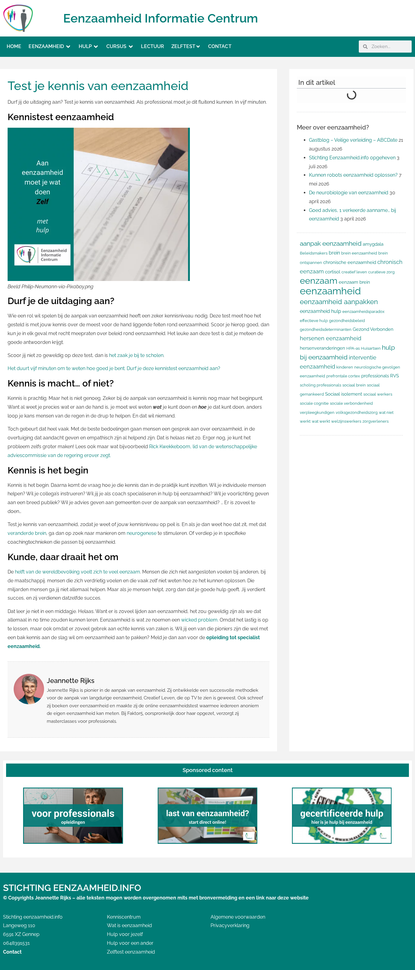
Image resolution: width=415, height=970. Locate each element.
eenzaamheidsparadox (363, 311)
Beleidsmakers (314, 253)
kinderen (344, 367)
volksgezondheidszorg (357, 412)
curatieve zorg (381, 272)
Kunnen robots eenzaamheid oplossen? (353, 175)
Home (14, 46)
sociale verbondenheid (351, 403)
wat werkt (321, 421)
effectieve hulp (314, 320)
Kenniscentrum (124, 917)
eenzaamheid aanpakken (339, 302)
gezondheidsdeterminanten (326, 329)
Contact (220, 46)
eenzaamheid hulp (320, 311)
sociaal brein (354, 385)
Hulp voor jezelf (125, 934)
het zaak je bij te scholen (135, 355)
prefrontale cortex (343, 376)
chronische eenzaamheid (349, 262)
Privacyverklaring (230, 925)
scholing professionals (320, 385)
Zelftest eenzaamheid (131, 952)
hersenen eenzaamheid (330, 338)
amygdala (373, 244)
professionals (375, 375)
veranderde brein (27, 533)
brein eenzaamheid (359, 253)
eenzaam (319, 280)
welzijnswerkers (346, 421)
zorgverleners (375, 421)
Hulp (85, 46)
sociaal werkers (377, 394)
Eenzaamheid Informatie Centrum (160, 18)
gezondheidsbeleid (347, 320)
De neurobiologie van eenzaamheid (348, 193)
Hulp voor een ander (130, 943)
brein (334, 253)
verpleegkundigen (317, 412)
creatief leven (354, 272)
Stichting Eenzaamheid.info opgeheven (352, 158)
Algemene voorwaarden (238, 917)
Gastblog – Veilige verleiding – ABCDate (353, 140)
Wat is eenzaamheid (129, 925)
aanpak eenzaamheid (331, 243)
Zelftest (183, 46)
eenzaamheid (330, 290)
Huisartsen (371, 348)
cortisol (332, 271)
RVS (394, 375)
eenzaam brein (354, 282)
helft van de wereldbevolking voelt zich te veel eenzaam (77, 572)
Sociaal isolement (343, 394)
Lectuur (152, 46)
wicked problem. (199, 620)
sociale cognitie (314, 403)
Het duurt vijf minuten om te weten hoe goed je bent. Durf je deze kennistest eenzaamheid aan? (114, 368)
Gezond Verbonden (373, 329)
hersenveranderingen (322, 348)
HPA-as (353, 348)
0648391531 (16, 943)
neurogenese (142, 533)
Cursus (116, 46)
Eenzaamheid (46, 46)
